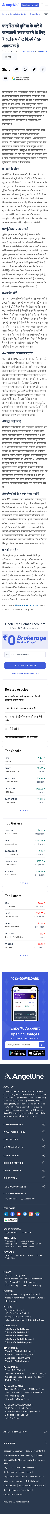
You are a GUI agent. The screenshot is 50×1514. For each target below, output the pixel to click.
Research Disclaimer (12, 1451)
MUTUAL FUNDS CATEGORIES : (17, 1404)
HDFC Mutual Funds (34, 1392)
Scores (39, 1455)
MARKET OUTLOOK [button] (12, 1170)
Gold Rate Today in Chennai (17, 1335)
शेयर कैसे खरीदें (12, 728)
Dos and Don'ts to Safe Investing (18, 1455)
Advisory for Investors (13, 1481)
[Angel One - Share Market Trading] (11, 5)
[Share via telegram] (16, 69)
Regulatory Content (34, 1451)
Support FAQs (30, 1199)
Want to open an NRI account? (25, 673)
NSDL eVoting (25, 1485)
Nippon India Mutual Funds (17, 1399)
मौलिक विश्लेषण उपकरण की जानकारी (21, 737)
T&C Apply (15, 1467)
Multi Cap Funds (12, 1418)
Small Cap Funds (12, 1411)
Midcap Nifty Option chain (17, 1316)
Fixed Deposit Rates (25, 1246)
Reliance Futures (35, 1297)
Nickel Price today (13, 1376)
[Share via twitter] (34, 69)
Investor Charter (37, 1476)
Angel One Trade (27, 1241)
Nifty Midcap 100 (12, 1282)
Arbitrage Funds (30, 1411)
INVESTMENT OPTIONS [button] (14, 1132)
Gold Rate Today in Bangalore (18, 1342)
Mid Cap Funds (24, 1414)
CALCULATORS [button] (10, 1139)
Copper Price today (14, 1370)
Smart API (9, 1246)
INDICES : (7, 1272)
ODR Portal (39, 1485)
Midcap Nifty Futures (14, 1297)
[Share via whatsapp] (25, 69)
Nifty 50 (8, 1275)
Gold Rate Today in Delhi (16, 1332)
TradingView (10, 1258)
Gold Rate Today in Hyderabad (18, 1338)
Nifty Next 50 (36, 1278)
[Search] (42, 4)
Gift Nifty (36, 1285)
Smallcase (20, 1255)
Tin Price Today (12, 1380)
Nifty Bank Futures (29, 1294)
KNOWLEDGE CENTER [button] (13, 1146)
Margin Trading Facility (31, 1244)
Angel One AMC (11, 1232)
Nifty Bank (20, 1275)
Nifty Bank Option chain (16, 1313)
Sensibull (8, 1255)
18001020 (12, 1199)
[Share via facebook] (42, 69)
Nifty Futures (11, 1294)
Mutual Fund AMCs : (13, 1386)
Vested (39, 1255)
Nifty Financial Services (16, 1278)
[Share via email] (5, 78)
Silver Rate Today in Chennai (18, 1357)
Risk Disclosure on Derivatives (17, 1490)
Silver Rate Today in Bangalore (19, 1354)
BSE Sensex (29, 1282)
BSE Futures (11, 1301)
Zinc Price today (36, 1373)
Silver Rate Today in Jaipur (17, 1361)
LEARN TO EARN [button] (11, 1155)
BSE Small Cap (11, 1285)
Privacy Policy (29, 1467)
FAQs (5, 1467)
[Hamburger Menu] (46, 4)
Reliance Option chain (15, 1319)
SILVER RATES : (10, 1348)
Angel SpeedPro (11, 1244)
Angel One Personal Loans (15, 1476)
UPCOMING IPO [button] (10, 1178)
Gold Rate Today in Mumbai (17, 1328)
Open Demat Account (30, 5)
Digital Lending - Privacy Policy (17, 1472)
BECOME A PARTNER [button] (13, 1163)
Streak (30, 1255)
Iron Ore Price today (34, 1376)
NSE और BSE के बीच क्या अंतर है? (20, 708)
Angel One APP (11, 1241)
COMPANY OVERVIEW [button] (13, 1124)
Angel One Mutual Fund (15, 1389)
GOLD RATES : (10, 1325)
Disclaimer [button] (9, 1443)
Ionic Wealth (26, 1232)
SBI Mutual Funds (36, 1389)
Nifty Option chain (13, 1309)
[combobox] (9, 57)
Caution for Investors (12, 1494)
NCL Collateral (32, 1481)
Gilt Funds (9, 1414)
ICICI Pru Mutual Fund (14, 1395)
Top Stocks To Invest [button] (14, 1186)
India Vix (25, 1285)
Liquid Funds (25, 1408)
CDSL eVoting (9, 1485)
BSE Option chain (36, 1319)
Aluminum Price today (15, 1373)
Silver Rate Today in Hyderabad (19, 1351)
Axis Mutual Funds (13, 1392)
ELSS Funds (10, 1408)
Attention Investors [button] (15, 1431)
